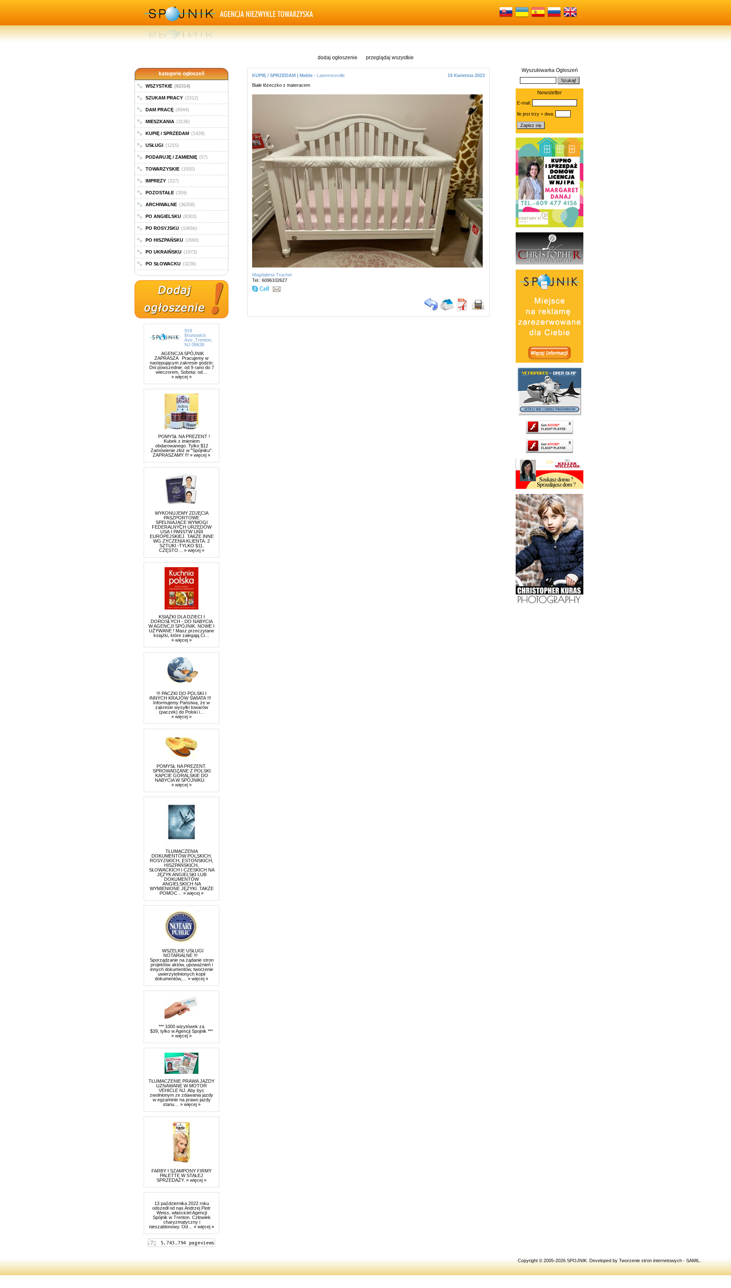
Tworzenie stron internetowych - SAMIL (659, 1260)
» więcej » (181, 376)
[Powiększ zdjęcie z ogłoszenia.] (369, 265)
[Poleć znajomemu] (446, 309)
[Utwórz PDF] (462, 309)
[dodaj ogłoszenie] (181, 299)
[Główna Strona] (179, 21)
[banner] (549, 226)
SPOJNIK (577, 1260)
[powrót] (431, 309)
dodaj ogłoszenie (337, 58)
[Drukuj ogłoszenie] (478, 309)
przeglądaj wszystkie (390, 58)
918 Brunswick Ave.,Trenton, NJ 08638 (198, 337)
